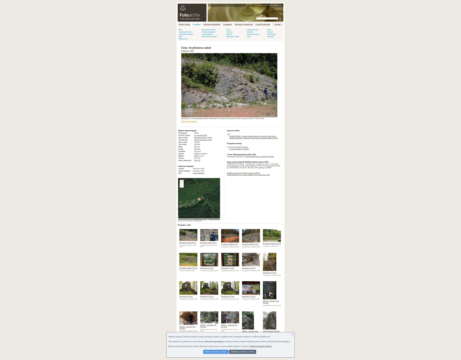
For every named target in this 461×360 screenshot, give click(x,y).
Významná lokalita (208, 30)
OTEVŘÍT (245, 149)
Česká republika (198, 173)
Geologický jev (252, 30)
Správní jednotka (185, 32)
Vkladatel (270, 36)
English (203, 5)
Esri (218, 219)
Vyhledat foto (261, 16)
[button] (182, 182)
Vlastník (270, 32)
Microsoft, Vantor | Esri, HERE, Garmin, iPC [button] (192, 219)
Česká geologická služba (203, 140)
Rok (180, 30)
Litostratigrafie (207, 34)
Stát (180, 36)
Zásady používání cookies (261, 346)
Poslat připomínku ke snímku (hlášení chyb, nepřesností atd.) (248, 175)
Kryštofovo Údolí (235, 149)
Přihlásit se (278, 5)
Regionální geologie (209, 36)
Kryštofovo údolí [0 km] (187, 243)
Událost (250, 32)
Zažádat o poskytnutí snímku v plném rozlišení (243, 173)
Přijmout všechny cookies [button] (216, 352)
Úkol (248, 36)
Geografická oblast (186, 34)
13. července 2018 (200, 135)
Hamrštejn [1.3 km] (207, 268)
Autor (269, 30)
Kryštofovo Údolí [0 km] (229, 244)
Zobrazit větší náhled (189, 121)
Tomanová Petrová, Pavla (203, 138)
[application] (199, 199)
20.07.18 (197, 160)
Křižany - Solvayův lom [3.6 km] (271, 302)
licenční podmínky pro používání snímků (260, 157)
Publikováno (271, 34)
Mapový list (183, 39)
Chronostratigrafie (208, 32)
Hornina (229, 32)
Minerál (229, 34)
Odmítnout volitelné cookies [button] (242, 352)
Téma (229, 30)
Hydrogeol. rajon (233, 36)
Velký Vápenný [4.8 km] (271, 331)
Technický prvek (253, 34)
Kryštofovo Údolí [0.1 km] (272, 244)
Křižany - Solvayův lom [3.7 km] (208, 326)
